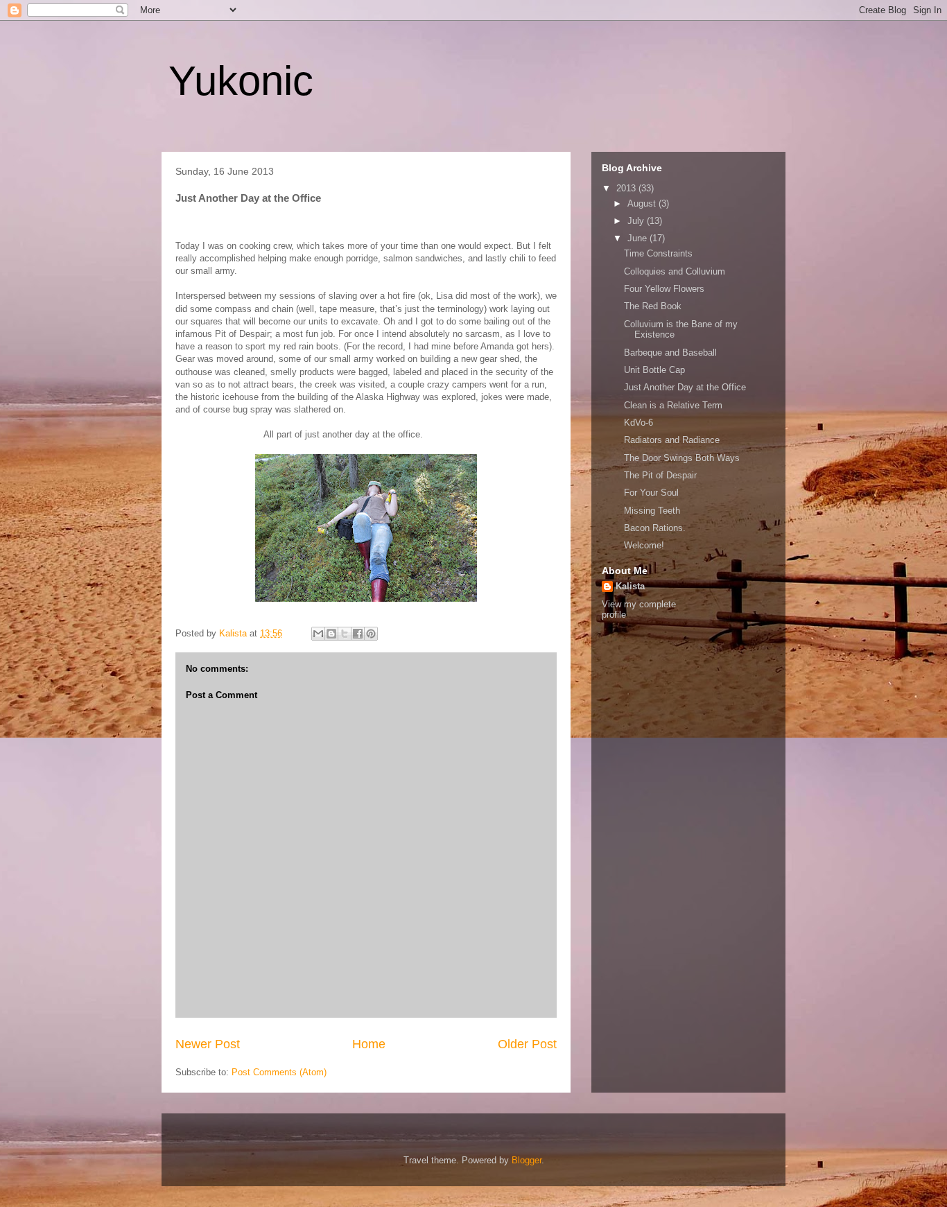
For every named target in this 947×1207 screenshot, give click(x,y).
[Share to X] (344, 634)
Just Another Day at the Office (685, 387)
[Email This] (318, 634)
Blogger (526, 1160)
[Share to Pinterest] (371, 634)
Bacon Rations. (655, 528)
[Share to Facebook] (358, 634)
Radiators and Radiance (672, 440)
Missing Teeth (652, 510)
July (637, 221)
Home (368, 1044)
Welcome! (644, 545)
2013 (627, 188)
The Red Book (652, 306)
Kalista (630, 586)
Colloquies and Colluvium (674, 271)
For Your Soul (651, 492)
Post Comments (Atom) (279, 1072)
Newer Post (207, 1044)
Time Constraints (658, 253)
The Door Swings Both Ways (682, 458)
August (643, 203)
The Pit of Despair (660, 475)
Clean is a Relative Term (673, 405)
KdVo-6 (638, 422)
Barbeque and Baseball (670, 352)
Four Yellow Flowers (664, 289)
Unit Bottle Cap (654, 370)
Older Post (527, 1044)
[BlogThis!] (331, 634)
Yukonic (240, 81)
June (638, 238)
